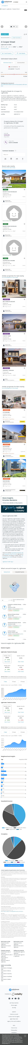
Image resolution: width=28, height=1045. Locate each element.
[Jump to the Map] (14, 26)
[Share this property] (24, 34)
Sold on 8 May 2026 (7, 220)
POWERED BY (8, 994)
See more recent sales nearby (8, 167)
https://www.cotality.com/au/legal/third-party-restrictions (12, 911)
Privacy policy (14, 1030)
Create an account (14, 1014)
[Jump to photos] (11, 26)
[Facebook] (9, 998)
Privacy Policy (5, 1043)
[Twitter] (12, 998)
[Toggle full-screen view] (16, 26)
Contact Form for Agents (14, 1016)
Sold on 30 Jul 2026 (7, 255)
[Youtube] (15, 998)
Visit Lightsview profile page (14, 865)
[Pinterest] (18, 998)
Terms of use (14, 1027)
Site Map (14, 1007)
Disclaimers (14, 1032)
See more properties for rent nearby (10, 388)
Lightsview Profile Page (8, 561)
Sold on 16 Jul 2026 (7, 186)
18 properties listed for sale (17, 552)
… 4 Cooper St (4, 5)
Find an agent (14, 1005)
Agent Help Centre (14, 1019)
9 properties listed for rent (10, 554)
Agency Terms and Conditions (14, 1021)
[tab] (5, 681)
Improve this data (4, 48)
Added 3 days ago (7, 441)
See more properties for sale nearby (10, 277)
